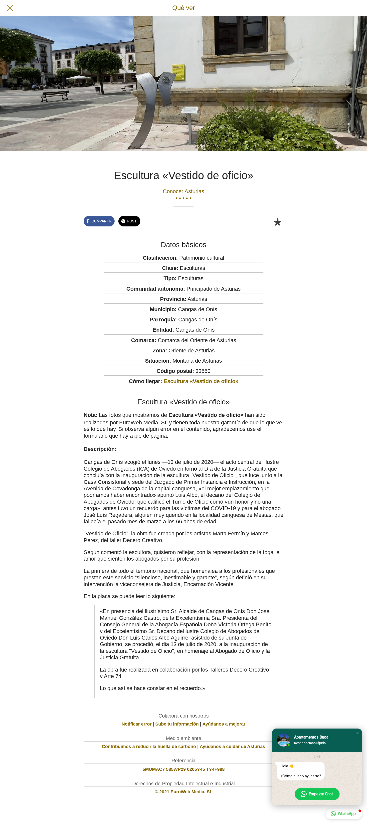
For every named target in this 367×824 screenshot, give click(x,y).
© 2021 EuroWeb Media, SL (183, 791)
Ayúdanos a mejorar (223, 724)
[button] (357, 733)
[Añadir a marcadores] (277, 222)
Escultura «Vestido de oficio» (201, 381)
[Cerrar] (10, 8)
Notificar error (137, 724)
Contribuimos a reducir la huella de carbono (149, 746)
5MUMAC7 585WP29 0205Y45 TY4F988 (184, 769)
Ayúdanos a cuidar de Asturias (232, 746)
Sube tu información (177, 724)
